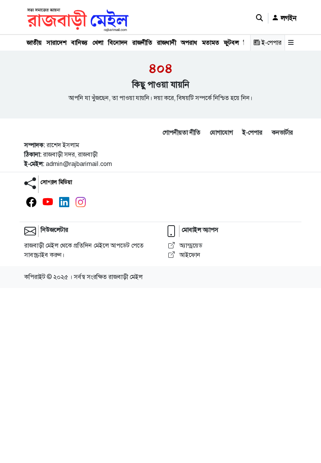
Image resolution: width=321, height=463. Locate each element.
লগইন (288, 18)
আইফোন (189, 255)
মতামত (210, 42)
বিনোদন (118, 42)
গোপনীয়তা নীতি (181, 132)
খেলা (97, 42)
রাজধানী (166, 42)
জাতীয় (34, 42)
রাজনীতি (142, 42)
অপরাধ (189, 42)
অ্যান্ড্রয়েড (190, 245)
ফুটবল (231, 42)
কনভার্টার (282, 132)
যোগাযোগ (221, 132)
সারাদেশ (57, 42)
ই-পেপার (270, 42)
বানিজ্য (79, 42)
